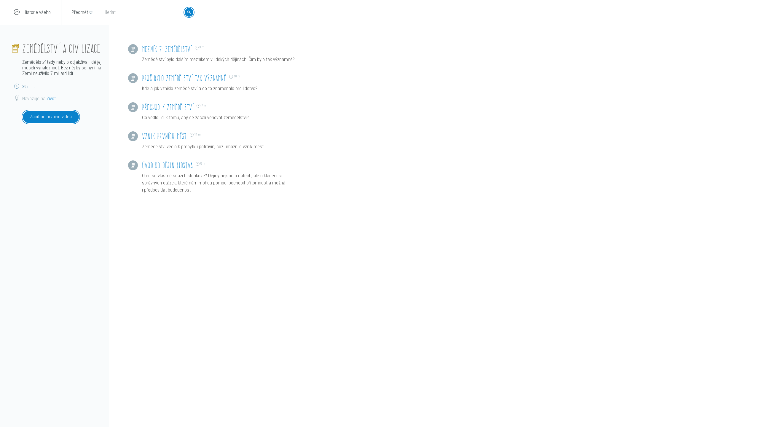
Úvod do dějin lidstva (167, 165)
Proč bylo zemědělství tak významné (184, 78)
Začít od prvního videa (51, 117)
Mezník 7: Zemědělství (167, 49)
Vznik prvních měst (164, 136)
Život (51, 98)
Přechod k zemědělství (168, 107)
